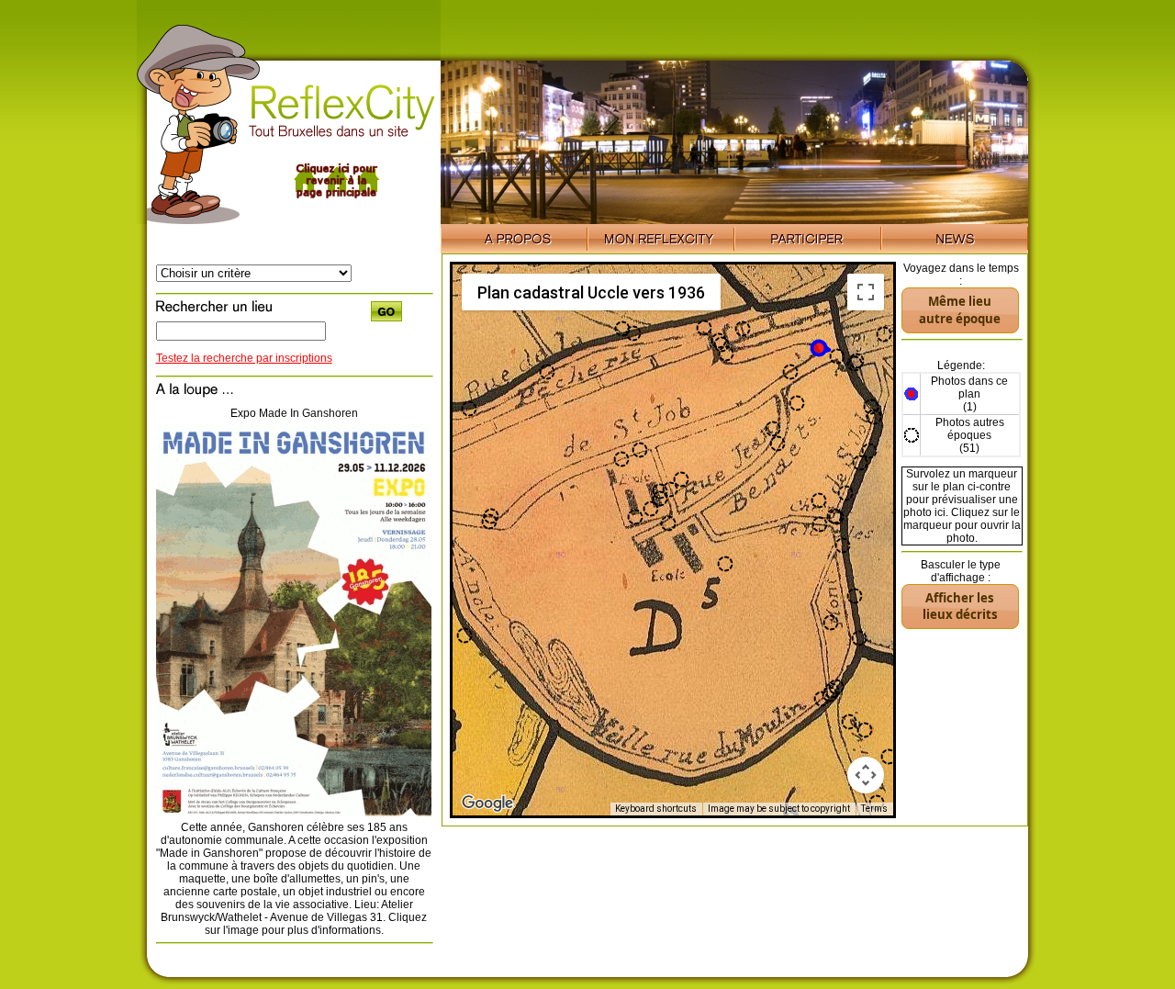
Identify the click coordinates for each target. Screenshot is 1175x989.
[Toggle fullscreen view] (865, 292)
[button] (820, 348)
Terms (874, 809)
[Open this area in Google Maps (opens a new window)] (487, 803)
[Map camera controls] (865, 775)
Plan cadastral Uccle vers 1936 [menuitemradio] (591, 292)
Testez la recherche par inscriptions (244, 358)
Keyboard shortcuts (656, 809)
